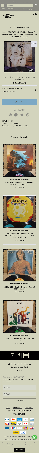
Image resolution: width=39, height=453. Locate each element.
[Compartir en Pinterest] (27, 115)
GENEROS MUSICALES (17, 32)
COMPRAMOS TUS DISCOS (19, 414)
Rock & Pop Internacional (19, 179)
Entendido (19, 450)
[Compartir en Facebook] (16, 115)
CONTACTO (29, 408)
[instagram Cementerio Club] (12, 355)
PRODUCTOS (17, 408)
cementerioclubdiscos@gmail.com (26, 9)
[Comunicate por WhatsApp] (34, 437)
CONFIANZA (12, 411)
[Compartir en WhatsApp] (11, 115)
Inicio (4, 32)
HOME (8, 408)
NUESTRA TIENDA (25, 411)
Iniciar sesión (27, 2)
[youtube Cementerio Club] (26, 355)
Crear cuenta (17, 2)
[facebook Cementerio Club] (19, 355)
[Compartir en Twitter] (22, 115)
